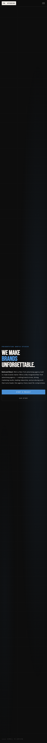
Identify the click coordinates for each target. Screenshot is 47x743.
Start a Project (23, 392)
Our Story (23, 398)
